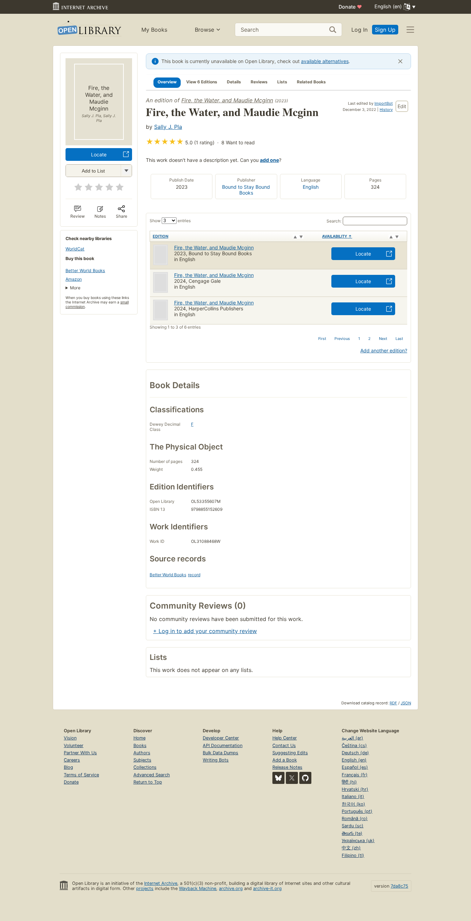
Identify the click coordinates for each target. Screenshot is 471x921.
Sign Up (385, 29)
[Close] (400, 61)
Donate (350, 7)
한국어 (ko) (353, 804)
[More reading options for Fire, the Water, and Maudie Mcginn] (126, 170)
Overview (167, 81)
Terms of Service (81, 774)
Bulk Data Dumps (220, 752)
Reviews (259, 81)
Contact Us (284, 745)
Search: (334, 221)
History (386, 109)
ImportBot (383, 103)
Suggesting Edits (290, 752)
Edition (160, 236)
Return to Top (147, 782)
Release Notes (287, 767)
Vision (70, 738)
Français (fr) (355, 774)
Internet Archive (160, 883)
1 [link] (359, 338)
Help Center (284, 738)
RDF (393, 703)
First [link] (322, 338)
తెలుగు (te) (352, 833)
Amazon (74, 279)
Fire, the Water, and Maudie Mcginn (227, 100)
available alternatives (325, 61)
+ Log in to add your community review (205, 631)
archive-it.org (267, 888)
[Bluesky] (278, 778)
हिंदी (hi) (349, 782)
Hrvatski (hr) (355, 789)
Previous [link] (342, 338)
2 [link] (369, 338)
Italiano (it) (353, 796)
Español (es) (355, 767)
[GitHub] (305, 778)
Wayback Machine (197, 888)
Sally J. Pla (168, 126)
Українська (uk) (358, 840)
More (75, 287)
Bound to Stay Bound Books (246, 190)
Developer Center (221, 738)
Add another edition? (383, 350)
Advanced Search (151, 774)
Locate (99, 154)
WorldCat (75, 248)
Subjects (142, 760)
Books (140, 745)
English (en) (354, 760)
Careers (72, 760)
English (311, 187)
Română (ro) (355, 818)
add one (269, 160)
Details (234, 81)
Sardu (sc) (352, 825)
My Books (154, 29)
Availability (337, 236)
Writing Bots (216, 760)
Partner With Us (80, 752)
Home (139, 738)
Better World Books (85, 270)
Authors (141, 752)
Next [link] (383, 338)
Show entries (170, 220)
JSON (406, 703)
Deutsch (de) (355, 752)
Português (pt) (357, 811)
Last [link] (399, 338)
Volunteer (73, 745)
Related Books (311, 81)
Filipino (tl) (353, 855)
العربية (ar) (352, 738)
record (194, 574)
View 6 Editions (201, 81)
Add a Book (284, 760)
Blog (68, 767)
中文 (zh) (351, 847)
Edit (402, 106)
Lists (282, 81)
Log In (359, 29)
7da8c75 (399, 886)
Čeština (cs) (354, 745)
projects (144, 888)
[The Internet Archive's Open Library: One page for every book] (89, 30)
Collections (145, 767)
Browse (204, 29)
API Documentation (222, 745)
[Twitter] (292, 778)
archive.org (231, 888)
